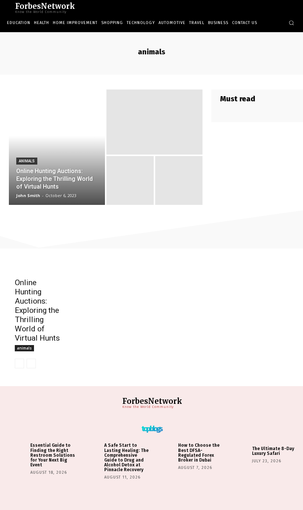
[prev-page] (19, 363)
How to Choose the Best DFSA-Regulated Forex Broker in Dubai (198, 453)
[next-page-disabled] (31, 363)
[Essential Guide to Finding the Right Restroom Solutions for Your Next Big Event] (17, 454)
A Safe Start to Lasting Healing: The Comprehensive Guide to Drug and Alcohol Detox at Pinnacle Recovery (126, 457)
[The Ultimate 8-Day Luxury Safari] (239, 454)
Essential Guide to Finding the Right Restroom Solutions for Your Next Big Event (52, 455)
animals (27, 161)
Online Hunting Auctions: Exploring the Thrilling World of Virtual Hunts (37, 310)
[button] (291, 23)
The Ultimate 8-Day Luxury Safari (273, 451)
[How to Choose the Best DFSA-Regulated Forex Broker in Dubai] (165, 454)
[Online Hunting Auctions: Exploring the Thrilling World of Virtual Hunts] (57, 147)
